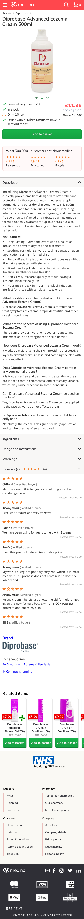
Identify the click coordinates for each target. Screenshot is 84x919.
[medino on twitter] (68, 870)
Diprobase (21, 13)
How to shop (15, 825)
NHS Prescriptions (57, 810)
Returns (12, 832)
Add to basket (42, 134)
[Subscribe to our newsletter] (46, 870)
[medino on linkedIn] (77, 870)
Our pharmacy (54, 803)
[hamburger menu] (5, 5)
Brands (6, 13)
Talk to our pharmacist (59, 796)
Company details (55, 832)
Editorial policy (54, 854)
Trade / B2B (14, 854)
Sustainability (53, 847)
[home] (30, 5)
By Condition (11, 664)
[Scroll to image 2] (42, 98)
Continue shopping (18, 671)
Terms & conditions (19, 839)
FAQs (10, 796)
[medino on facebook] (52, 870)
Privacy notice (54, 839)
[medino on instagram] (60, 870)
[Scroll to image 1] (36, 98)
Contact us (13, 810)
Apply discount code (20, 847)
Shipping (12, 803)
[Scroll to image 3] (47, 98)
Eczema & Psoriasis (37, 664)
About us (51, 825)
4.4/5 (26, 469)
